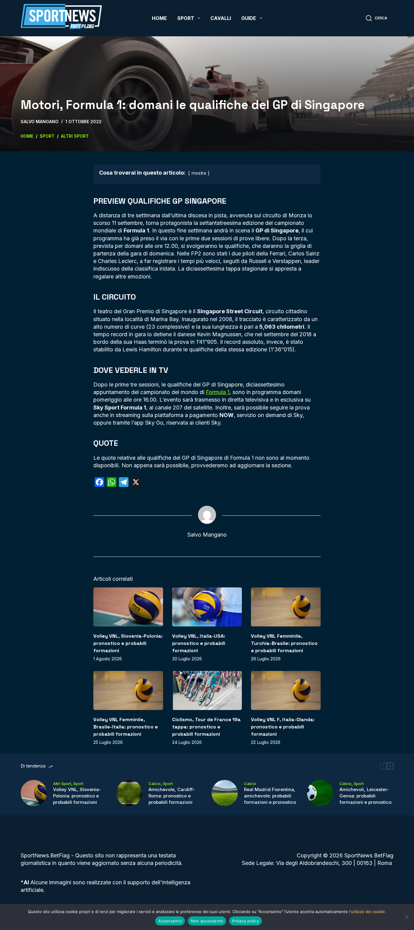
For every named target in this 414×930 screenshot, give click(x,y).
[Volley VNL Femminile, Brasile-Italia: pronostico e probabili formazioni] (128, 690)
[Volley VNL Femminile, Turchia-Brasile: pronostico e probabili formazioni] (286, 606)
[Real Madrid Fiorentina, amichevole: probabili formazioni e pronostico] (225, 793)
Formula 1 (217, 392)
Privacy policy (245, 920)
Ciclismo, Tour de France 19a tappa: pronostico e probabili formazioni (206, 726)
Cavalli (220, 18)
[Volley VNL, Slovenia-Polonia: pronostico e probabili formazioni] (128, 606)
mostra (199, 173)
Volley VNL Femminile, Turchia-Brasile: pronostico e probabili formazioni (284, 643)
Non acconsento (207, 920)
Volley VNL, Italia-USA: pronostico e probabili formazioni (198, 643)
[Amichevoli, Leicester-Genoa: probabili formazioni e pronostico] (320, 793)
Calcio (155, 783)
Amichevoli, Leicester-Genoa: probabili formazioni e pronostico (365, 796)
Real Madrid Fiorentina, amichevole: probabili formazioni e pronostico (270, 796)
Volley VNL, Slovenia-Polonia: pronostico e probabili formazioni (128, 643)
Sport (185, 18)
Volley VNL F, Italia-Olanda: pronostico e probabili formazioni (283, 726)
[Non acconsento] (406, 917)
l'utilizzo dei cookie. (367, 911)
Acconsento (170, 920)
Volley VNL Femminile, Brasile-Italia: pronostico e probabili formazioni (125, 726)
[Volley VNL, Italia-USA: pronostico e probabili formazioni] (207, 606)
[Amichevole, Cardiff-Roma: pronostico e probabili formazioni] (129, 793)
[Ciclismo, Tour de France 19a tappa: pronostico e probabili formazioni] (207, 690)
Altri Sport (62, 783)
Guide (248, 18)
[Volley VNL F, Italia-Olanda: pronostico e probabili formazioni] (286, 690)
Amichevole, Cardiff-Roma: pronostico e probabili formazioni (172, 796)
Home (159, 18)
